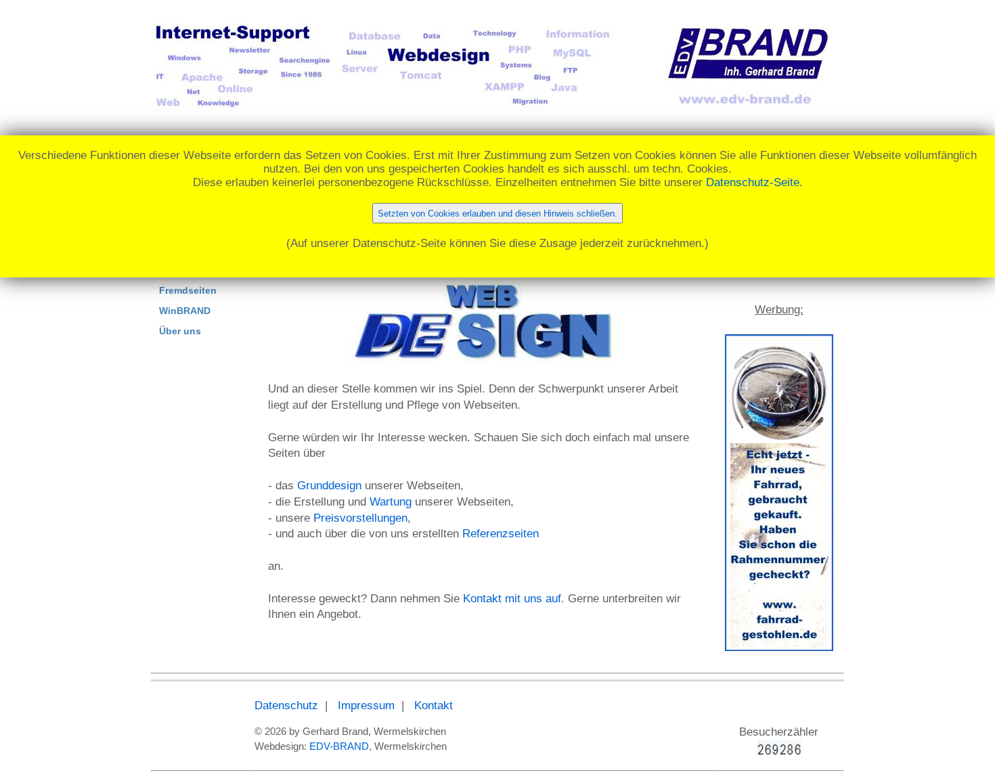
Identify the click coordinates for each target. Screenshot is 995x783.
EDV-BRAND (339, 746)
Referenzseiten (500, 533)
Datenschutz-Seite (752, 182)
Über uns (180, 331)
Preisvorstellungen (360, 518)
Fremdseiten (188, 290)
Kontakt (433, 705)
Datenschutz (286, 705)
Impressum (366, 705)
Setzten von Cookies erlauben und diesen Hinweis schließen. (497, 213)
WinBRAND (185, 310)
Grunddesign (329, 485)
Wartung (391, 501)
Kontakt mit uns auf (512, 598)
